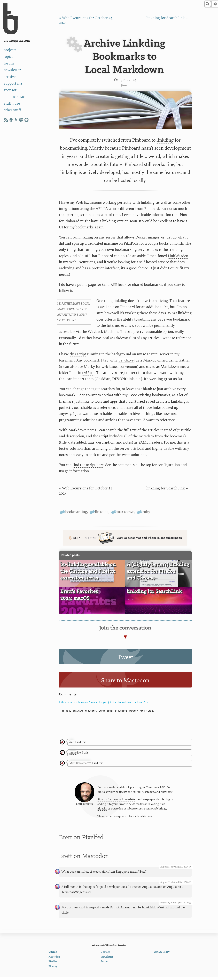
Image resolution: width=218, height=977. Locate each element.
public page (86, 284)
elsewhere (167, 792)
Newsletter (107, 956)
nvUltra (88, 373)
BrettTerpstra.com (17, 40)
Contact (105, 951)
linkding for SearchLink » (167, 18)
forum (9, 63)
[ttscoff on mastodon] (21, 120)
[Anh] (62, 742)
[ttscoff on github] (11, 120)
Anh (71, 742)
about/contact (15, 97)
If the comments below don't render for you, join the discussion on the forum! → (103, 702)
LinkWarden (178, 256)
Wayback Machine (103, 331)
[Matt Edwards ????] (62, 763)
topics (8, 56)
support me (13, 83)
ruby (146, 512)
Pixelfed (53, 961)
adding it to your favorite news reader (120, 804)
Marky (89, 366)
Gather (184, 360)
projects (10, 50)
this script (78, 354)
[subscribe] (6, 120)
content (108, 816)
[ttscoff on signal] (26, 120)
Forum (104, 961)
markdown (125, 512)
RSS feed (117, 284)
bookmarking (76, 512)
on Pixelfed (89, 837)
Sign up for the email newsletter (116, 799)
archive (9, 77)
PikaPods (131, 243)
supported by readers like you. (134, 816)
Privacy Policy (161, 951)
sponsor (10, 90)
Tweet (125, 85)
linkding (165, 140)
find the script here (88, 465)
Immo (72, 752)
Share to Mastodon (125, 680)
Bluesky (102, 808)
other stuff (12, 110)
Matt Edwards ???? (80, 763)
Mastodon (148, 792)
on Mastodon (91, 856)
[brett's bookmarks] (16, 120)
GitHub (136, 792)
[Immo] (62, 752)
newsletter (12, 70)
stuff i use (12, 103)
